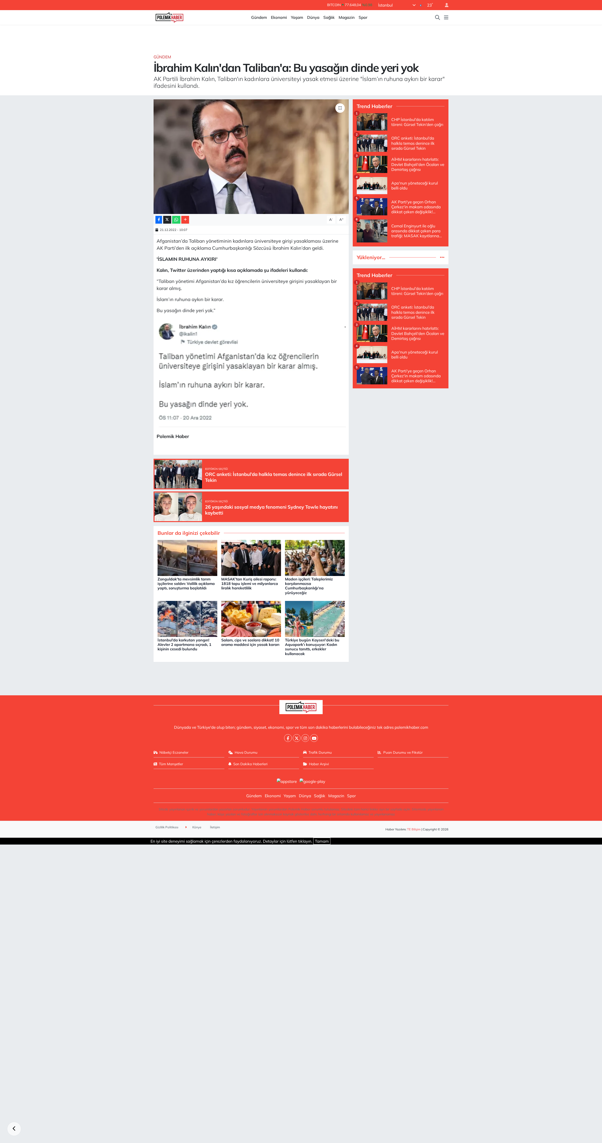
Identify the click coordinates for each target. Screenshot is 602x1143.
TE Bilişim (414, 829)
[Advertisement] (400, 425)
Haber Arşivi (319, 764)
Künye (196, 827)
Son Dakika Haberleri (250, 764)
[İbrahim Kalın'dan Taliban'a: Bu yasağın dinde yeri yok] (251, 156)
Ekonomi (279, 17)
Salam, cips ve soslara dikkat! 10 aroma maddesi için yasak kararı (250, 642)
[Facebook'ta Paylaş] (158, 220)
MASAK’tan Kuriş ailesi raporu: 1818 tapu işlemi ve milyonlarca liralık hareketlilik (249, 583)
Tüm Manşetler (171, 764)
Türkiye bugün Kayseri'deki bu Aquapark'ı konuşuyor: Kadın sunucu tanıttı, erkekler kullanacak (312, 647)
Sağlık (329, 17)
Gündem (259, 17)
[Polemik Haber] (169, 16)
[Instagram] (305, 738)
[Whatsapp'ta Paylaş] (176, 220)
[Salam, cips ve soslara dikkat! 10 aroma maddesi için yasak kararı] (251, 618)
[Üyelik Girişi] (444, 5)
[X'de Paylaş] (167, 220)
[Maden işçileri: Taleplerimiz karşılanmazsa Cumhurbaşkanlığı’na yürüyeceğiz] (315, 557)
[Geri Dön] (14, 1129)
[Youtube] (314, 738)
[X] (297, 738)
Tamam (322, 841)
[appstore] (287, 780)
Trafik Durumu (320, 752)
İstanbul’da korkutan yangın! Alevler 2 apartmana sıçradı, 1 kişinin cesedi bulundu (184, 644)
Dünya (313, 17)
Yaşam (297, 17)
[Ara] (437, 17)
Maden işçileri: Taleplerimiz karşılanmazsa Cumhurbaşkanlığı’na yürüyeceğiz (309, 586)
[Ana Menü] (446, 17)
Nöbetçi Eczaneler (173, 752)
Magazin (347, 17)
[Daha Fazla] (185, 220)
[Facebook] (288, 738)
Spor (363, 17)
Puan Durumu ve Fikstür (403, 752)
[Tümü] (442, 257)
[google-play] (312, 780)
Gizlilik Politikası (166, 827)
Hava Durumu (246, 752)
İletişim (215, 827)
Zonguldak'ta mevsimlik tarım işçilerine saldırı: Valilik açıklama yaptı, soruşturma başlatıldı (186, 583)
